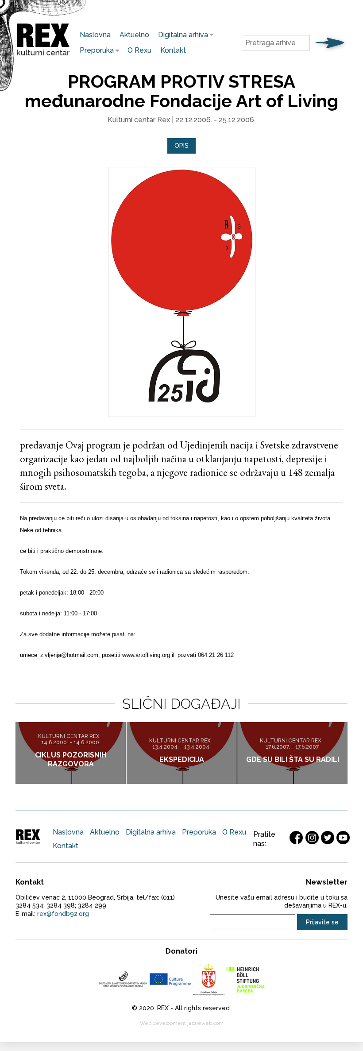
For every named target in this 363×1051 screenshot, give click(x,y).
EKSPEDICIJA (181, 759)
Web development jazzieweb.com (182, 1023)
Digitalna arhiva (181, 35)
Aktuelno (134, 35)
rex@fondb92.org (63, 913)
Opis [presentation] (181, 145)
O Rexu (139, 50)
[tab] (181, 146)
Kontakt (173, 50)
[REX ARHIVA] (43, 55)
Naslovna (95, 35)
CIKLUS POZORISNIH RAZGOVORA (70, 759)
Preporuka (94, 50)
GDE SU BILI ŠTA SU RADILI (292, 759)
